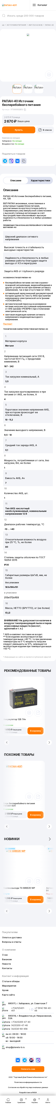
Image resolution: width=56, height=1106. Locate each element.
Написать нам (28, 1069)
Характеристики (40, 180)
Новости (6, 964)
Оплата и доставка (12, 937)
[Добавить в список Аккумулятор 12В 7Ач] (38, 713)
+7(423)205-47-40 (20, 1022)
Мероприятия (9, 986)
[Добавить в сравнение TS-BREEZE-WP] (29, 881)
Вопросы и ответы (11, 942)
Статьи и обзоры (11, 981)
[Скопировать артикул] (25, 109)
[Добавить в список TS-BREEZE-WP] (38, 881)
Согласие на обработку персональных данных (28, 1087)
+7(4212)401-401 (18, 1009)
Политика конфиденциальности (28, 1082)
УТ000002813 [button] (17, 109)
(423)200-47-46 (19, 1025)
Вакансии (7, 959)
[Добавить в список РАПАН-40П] (38, 797)
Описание (15, 180)
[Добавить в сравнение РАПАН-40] (49, 74)
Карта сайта (8, 995)
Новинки (11, 839)
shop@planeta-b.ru (15, 1047)
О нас (5, 955)
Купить (19, 130)
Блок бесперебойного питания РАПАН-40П (19, 804)
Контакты (7, 968)
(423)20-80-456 (19, 1029)
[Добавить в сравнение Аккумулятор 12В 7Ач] (29, 713)
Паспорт (7, 324)
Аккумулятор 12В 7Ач (14, 719)
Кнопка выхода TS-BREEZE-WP (19, 888)
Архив (5, 990)
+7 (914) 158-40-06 (43, 1009)
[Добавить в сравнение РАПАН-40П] (29, 797)
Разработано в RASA (28, 1092)
